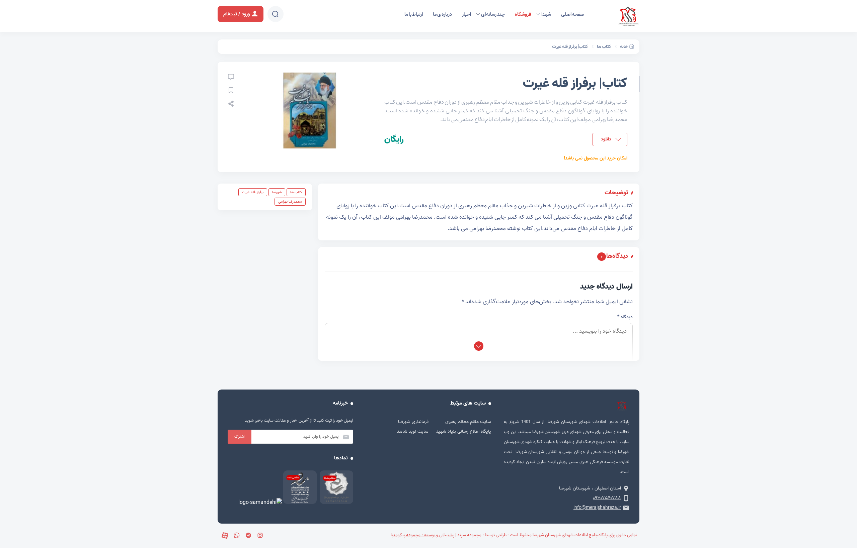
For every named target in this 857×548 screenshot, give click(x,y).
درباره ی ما (442, 14)
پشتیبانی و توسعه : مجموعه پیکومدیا (422, 535)
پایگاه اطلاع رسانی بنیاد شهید (463, 431)
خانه (624, 46)
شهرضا (277, 192)
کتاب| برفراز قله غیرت (570, 46)
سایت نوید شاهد (412, 431)
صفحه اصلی (573, 14)
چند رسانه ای (493, 14)
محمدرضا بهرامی (290, 202)
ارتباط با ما (413, 14)
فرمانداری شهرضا (413, 422)
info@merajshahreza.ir (597, 508)
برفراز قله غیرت (252, 192)
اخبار (466, 14)
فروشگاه (523, 14)
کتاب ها (604, 46)
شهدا (546, 14)
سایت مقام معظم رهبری (468, 422)
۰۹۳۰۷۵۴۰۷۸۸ (607, 498)
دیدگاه (625, 317)
